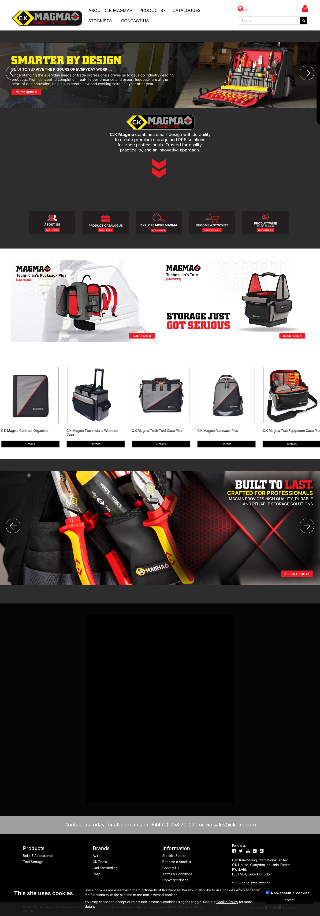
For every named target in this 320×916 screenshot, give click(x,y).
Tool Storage (33, 862)
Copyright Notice (175, 880)
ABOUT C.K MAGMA (109, 10)
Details (30, 444)
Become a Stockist (176, 862)
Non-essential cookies (290, 893)
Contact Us (170, 868)
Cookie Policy (227, 902)
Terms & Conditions (177, 874)
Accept (289, 900)
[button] (13, 73)
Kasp (96, 874)
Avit (95, 856)
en (245, 10)
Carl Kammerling (105, 868)
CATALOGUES (186, 10)
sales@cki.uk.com (234, 825)
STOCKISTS (100, 20)
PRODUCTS (151, 10)
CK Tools (100, 862)
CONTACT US (135, 20)
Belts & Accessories (38, 856)
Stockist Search (174, 856)
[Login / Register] (305, 8)
